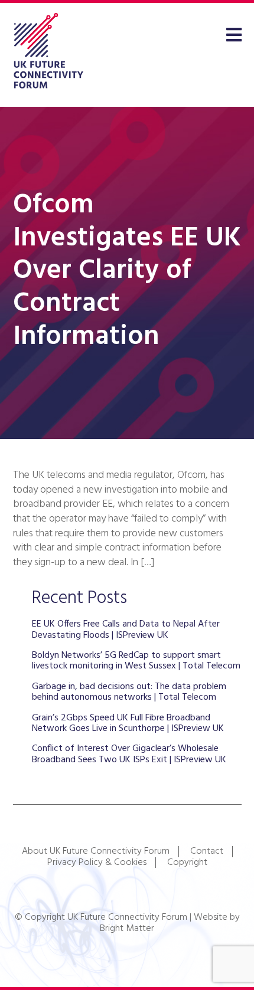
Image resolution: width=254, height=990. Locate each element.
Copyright (187, 862)
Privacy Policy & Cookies (96, 862)
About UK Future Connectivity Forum (96, 851)
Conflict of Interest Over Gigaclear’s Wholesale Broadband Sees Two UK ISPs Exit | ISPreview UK (129, 754)
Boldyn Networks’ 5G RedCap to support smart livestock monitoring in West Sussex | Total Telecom (136, 661)
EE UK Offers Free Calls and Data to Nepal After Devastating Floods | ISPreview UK (126, 629)
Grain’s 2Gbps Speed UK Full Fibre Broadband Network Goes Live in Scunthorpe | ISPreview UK (128, 723)
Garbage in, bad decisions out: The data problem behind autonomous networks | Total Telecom (129, 692)
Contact (206, 851)
